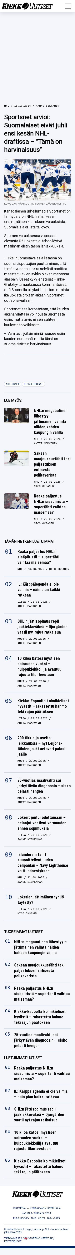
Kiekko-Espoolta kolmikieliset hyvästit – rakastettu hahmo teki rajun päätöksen (43, 706)
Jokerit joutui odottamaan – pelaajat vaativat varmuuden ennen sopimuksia (42, 823)
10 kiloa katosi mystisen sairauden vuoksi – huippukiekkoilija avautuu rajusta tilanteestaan (39, 666)
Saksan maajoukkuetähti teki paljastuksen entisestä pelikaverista (52, 464)
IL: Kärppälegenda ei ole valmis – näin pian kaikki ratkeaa (39, 590)
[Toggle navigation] (68, 6)
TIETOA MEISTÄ (13, 1238)
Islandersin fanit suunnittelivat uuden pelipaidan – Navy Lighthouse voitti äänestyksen (43, 862)
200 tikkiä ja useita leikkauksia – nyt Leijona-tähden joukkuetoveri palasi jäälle (41, 746)
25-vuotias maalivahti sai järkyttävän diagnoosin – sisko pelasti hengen (44, 786)
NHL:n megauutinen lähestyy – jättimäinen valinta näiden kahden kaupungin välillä (51, 421)
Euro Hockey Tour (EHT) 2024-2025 (36, 1218)
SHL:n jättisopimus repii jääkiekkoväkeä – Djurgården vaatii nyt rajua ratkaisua (43, 627)
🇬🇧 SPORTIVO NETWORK (38, 1238)
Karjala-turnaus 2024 (36, 1213)
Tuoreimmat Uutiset (23, 931)
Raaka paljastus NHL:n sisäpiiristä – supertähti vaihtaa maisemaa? (51, 504)
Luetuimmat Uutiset (23, 1057)
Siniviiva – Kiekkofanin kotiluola (36, 1208)
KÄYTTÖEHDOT (12, 1241)
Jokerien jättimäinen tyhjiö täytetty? (41, 899)
